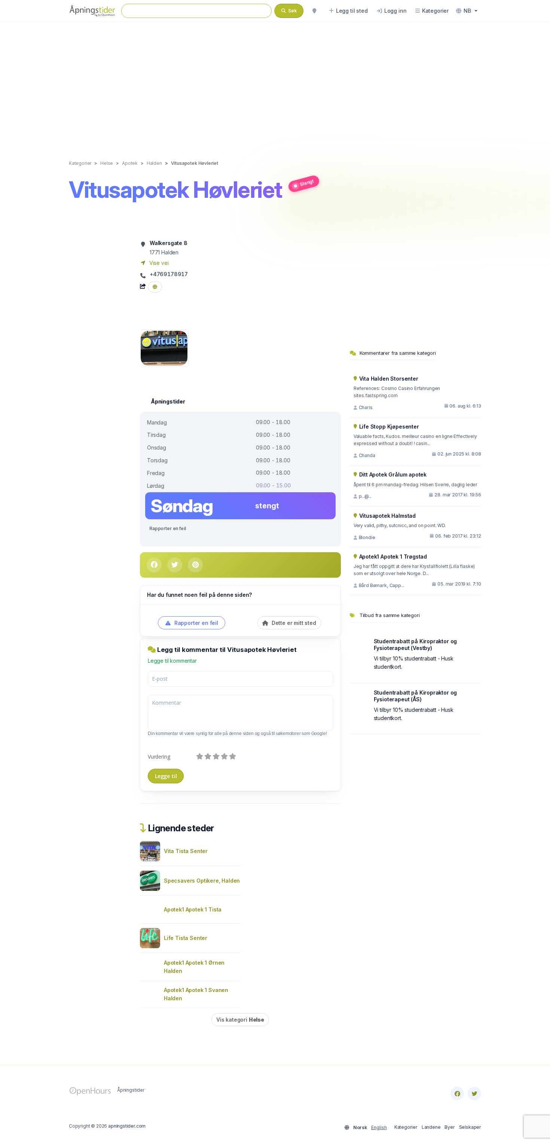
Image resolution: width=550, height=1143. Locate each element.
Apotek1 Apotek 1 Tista (192, 909)
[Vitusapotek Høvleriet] (164, 347)
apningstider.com (127, 1126)
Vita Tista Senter (186, 851)
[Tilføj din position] (314, 11)
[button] (466, 11)
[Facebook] (457, 1093)
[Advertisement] (275, 83)
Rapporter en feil (167, 528)
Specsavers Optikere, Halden (202, 880)
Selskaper (470, 1127)
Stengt (306, 182)
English (379, 1127)
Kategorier (406, 1127)
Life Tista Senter (185, 938)
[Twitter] (474, 1093)
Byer (449, 1127)
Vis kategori (240, 1019)
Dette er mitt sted (293, 623)
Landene (431, 1127)
